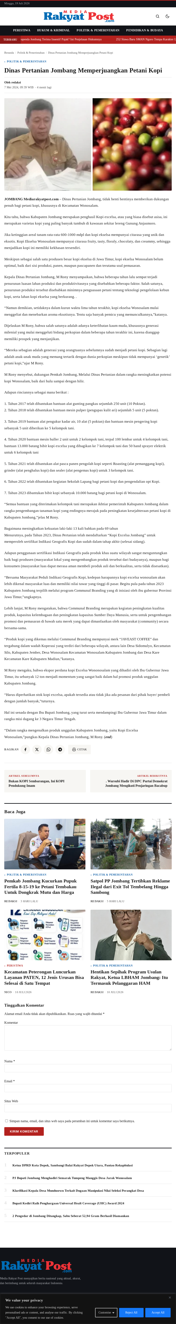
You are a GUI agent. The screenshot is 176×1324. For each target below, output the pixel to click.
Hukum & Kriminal (53, 30)
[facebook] (25, 749)
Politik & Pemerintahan (98, 30)
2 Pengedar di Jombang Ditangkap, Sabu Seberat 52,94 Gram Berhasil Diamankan (70, 1216)
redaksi (16, 82)
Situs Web (11, 1101)
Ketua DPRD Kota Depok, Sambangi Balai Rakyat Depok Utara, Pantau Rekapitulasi (72, 1165)
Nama (9, 1061)
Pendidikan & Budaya (144, 30)
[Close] (171, 1297)
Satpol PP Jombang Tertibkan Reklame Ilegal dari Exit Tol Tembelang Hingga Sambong (130, 886)
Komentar (11, 1022)
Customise (105, 1312)
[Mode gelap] (167, 16)
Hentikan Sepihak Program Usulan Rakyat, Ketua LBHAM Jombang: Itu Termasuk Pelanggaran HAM (129, 977)
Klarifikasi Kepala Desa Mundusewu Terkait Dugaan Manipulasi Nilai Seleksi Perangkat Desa (78, 1190)
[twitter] (37, 749)
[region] (88, 1309)
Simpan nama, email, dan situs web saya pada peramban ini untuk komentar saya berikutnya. (72, 1121)
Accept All (158, 1312)
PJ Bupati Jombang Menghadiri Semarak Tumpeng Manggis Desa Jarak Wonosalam (72, 1178)
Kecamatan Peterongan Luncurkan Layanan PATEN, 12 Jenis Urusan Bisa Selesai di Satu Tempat (44, 977)
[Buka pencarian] (157, 16)
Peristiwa (21, 30)
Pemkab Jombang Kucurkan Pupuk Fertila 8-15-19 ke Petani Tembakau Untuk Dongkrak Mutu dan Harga (40, 886)
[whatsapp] (48, 749)
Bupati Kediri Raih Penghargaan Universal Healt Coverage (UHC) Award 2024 (68, 1203)
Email (9, 1081)
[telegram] (60, 749)
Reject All (131, 1312)
